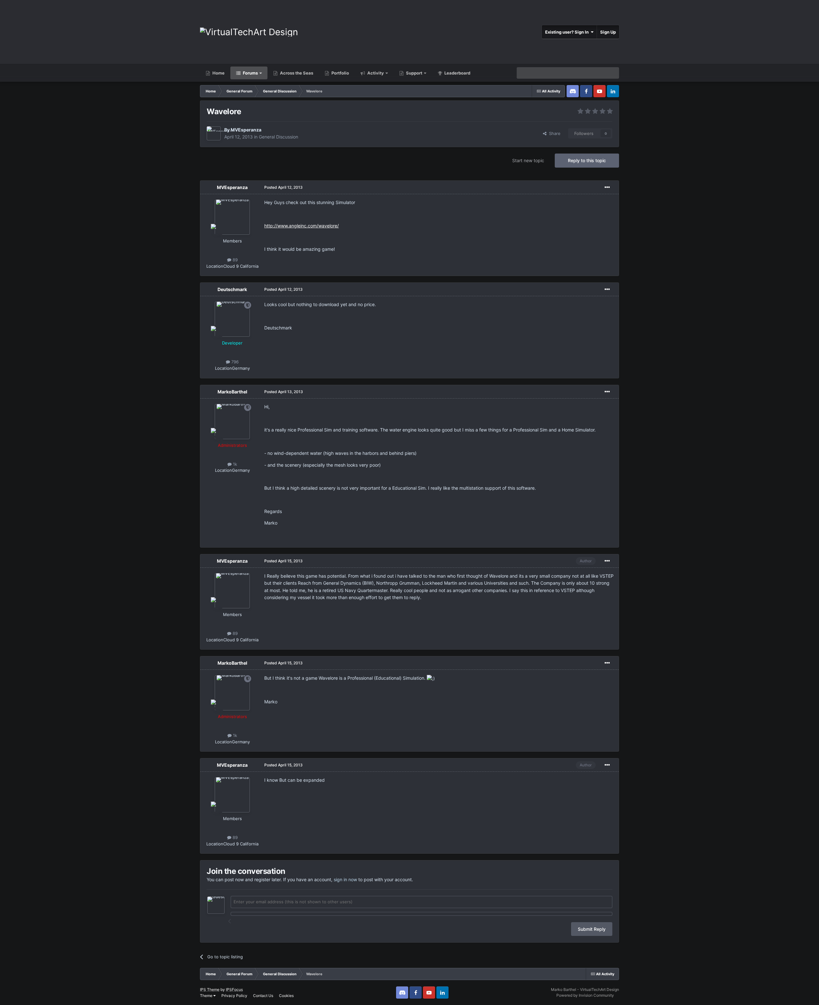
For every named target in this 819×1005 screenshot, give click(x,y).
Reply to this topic (587, 160)
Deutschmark (232, 289)
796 (234, 361)
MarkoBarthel (232, 391)
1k (234, 464)
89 (234, 259)
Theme (206, 995)
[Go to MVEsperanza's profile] (214, 133)
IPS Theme (209, 989)
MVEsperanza (246, 129)
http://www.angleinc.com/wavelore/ (301, 225)
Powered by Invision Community (585, 995)
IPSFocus (234, 989)
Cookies (286, 995)
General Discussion (278, 136)
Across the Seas (296, 72)
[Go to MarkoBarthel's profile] (232, 421)
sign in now (345, 879)
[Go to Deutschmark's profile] (232, 319)
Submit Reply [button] (592, 929)
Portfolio (339, 72)
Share (553, 133)
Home (218, 72)
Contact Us (263, 995)
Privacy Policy (234, 995)
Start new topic (528, 160)
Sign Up (608, 32)
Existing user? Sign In (568, 32)
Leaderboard (456, 72)
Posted (283, 187)
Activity (375, 72)
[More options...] (607, 187)
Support (413, 72)
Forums (250, 72)
